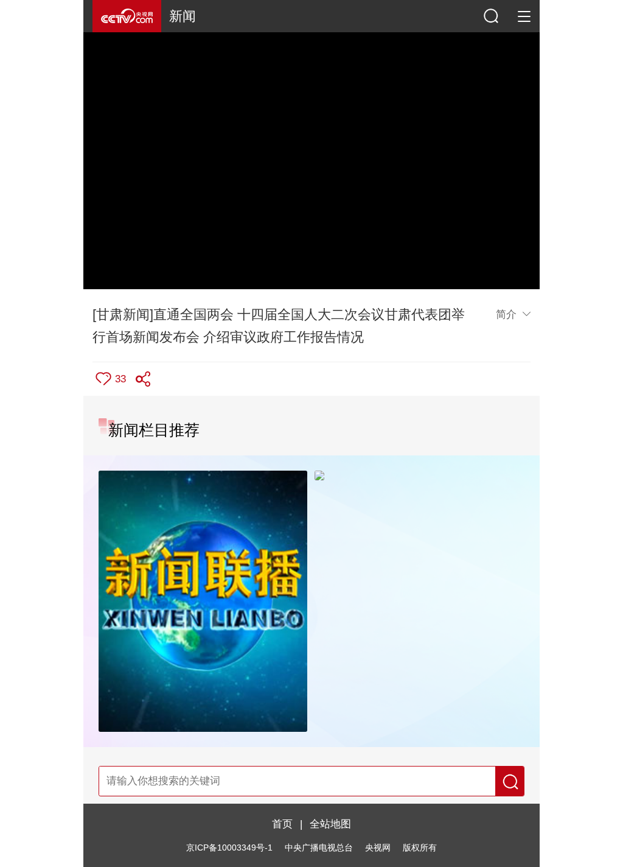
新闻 (182, 16)
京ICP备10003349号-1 (229, 847)
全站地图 (330, 824)
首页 (282, 824)
